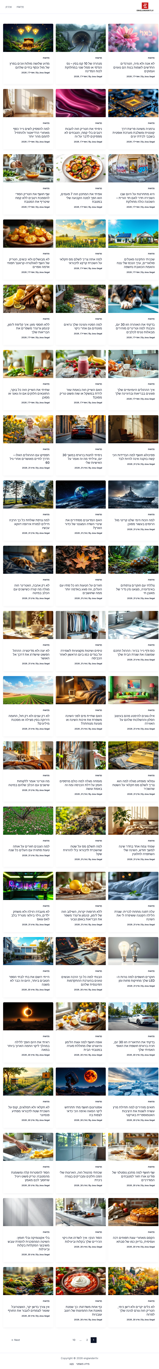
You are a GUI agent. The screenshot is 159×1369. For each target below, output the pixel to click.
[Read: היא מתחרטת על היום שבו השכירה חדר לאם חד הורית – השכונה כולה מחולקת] (133, 168)
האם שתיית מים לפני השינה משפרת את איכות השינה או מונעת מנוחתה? (83, 719)
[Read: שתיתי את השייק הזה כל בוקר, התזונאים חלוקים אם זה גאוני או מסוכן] (28, 363)
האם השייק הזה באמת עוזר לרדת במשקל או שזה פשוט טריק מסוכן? (81, 393)
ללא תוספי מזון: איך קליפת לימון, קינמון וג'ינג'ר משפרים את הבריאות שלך (28, 328)
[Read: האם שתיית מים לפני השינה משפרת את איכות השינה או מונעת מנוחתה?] (81, 690)
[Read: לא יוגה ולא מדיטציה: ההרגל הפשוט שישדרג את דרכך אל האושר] (28, 624)
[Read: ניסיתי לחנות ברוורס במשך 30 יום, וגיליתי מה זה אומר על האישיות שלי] (81, 429)
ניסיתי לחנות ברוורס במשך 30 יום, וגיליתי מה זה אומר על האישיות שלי (82, 458)
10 (74, 1339)
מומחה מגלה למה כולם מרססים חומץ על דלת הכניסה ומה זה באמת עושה (81, 785)
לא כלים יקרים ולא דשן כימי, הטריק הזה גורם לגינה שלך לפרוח (136, 1310)
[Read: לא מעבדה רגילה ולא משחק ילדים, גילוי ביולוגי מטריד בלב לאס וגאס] (28, 885)
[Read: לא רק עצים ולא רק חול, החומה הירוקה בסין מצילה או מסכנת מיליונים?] (28, 690)
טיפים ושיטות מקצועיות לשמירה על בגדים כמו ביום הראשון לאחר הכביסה (80, 654)
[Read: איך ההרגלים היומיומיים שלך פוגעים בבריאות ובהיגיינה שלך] (133, 363)
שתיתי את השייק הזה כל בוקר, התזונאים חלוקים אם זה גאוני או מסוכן (29, 393)
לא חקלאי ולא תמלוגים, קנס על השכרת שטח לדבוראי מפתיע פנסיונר (29, 1111)
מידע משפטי (82, 1363)
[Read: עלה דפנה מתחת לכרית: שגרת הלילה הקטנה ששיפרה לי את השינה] (133, 885)
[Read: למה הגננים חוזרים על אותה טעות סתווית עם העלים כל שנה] (28, 820)
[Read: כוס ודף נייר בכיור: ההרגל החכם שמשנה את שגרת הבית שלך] (133, 624)
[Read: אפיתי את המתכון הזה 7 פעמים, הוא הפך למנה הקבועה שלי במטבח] (81, 168)
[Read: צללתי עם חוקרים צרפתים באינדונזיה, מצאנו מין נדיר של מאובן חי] (133, 559)
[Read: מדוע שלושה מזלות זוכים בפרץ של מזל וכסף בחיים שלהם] (28, 37)
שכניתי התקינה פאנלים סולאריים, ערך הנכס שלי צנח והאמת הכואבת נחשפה (136, 263)
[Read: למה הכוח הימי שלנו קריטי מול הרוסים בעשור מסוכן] (133, 494)
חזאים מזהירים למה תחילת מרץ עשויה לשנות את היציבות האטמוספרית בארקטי (134, 1111)
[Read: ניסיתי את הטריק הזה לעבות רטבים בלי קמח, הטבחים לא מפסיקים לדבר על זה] (81, 102)
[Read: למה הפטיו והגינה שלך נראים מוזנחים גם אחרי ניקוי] (81, 298)
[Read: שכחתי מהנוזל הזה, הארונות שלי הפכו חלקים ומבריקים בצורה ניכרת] (81, 1146)
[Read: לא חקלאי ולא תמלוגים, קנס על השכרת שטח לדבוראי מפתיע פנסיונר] (28, 1081)
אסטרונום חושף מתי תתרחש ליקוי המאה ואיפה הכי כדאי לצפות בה (83, 1111)
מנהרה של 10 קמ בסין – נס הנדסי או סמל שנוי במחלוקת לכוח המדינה (83, 67)
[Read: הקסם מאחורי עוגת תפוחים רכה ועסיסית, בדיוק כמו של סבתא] (133, 1211)
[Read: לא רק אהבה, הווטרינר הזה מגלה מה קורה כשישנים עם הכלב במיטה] (28, 559)
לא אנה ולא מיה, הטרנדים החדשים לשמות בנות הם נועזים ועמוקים (134, 67)
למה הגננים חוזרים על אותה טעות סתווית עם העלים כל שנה (29, 848)
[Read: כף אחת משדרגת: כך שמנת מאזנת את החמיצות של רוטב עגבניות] (81, 1280)
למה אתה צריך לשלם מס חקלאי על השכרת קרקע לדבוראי (81, 261)
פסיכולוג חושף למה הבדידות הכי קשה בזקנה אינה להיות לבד (133, 457)
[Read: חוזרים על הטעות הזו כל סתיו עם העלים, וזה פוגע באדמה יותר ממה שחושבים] (81, 559)
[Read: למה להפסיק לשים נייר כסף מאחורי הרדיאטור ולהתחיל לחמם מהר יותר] (28, 102)
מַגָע (72, 1363)
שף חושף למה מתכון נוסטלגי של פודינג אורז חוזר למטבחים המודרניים (133, 1176)
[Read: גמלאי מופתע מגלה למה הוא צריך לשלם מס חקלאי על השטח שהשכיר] (133, 755)
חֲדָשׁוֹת (151, 57)
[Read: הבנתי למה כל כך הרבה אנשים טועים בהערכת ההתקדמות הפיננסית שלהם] (81, 950)
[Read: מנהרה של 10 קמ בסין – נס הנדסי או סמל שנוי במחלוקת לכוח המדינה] (81, 37)
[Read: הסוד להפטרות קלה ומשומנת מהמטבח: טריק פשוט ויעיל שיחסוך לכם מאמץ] (28, 1146)
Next (15, 1339)
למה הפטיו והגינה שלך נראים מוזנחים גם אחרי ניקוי (83, 326)
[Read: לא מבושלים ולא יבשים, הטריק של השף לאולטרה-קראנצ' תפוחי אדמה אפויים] (28, 233)
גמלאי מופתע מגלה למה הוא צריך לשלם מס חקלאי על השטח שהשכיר (133, 785)
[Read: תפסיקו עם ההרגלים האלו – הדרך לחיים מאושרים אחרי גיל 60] (28, 429)
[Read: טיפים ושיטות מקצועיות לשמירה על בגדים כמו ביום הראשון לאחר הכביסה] (81, 624)
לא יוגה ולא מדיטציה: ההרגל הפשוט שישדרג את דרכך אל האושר (31, 654)
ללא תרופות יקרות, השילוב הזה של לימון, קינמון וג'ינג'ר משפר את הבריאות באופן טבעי (81, 915)
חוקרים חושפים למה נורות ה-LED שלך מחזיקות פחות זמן (135, 979)
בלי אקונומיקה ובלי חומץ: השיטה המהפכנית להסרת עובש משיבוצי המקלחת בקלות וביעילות (29, 1243)
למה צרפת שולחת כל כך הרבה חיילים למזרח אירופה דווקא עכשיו (29, 524)
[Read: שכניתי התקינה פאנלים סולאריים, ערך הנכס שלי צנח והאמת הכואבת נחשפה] (133, 233)
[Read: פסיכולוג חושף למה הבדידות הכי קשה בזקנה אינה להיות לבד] (133, 429)
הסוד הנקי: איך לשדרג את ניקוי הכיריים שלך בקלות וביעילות (82, 1239)
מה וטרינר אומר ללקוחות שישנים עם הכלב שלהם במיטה (29, 783)
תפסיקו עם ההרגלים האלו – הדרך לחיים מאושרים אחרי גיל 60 (30, 458)
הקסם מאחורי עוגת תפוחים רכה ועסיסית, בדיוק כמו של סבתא (134, 1239)
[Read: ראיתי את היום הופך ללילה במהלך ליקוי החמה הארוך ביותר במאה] (28, 1016)
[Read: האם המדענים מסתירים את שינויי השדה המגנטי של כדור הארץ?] (81, 494)
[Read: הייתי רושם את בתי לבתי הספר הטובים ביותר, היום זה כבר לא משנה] (28, 950)
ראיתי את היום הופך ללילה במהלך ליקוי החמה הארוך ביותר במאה (28, 1046)
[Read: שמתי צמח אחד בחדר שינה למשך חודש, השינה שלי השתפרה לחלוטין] (133, 820)
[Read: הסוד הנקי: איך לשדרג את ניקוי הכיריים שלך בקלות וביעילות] (81, 1211)
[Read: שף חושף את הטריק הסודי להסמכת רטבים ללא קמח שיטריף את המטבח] (28, 168)
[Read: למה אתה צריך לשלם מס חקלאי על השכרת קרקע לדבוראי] (81, 233)
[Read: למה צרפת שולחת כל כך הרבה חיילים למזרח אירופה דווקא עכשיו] (28, 494)
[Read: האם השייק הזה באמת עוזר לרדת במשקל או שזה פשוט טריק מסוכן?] (81, 363)
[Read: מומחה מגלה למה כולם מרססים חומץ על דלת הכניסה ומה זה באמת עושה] (81, 755)
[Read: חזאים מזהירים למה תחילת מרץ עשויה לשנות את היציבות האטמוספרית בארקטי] (133, 1081)
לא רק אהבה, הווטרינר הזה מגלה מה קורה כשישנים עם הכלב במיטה (32, 589)
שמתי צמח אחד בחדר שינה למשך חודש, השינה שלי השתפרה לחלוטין (137, 850)
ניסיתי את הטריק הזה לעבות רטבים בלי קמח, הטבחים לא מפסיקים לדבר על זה (83, 132)
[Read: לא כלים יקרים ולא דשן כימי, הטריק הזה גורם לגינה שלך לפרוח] (133, 1280)
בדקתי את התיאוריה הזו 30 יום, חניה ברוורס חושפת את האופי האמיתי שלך (134, 1046)
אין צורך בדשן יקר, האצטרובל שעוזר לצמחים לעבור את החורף (29, 1309)
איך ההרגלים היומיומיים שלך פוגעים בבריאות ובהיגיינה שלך (135, 392)
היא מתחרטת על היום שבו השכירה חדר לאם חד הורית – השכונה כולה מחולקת (135, 197)
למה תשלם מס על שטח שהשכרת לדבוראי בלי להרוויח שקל (82, 850)
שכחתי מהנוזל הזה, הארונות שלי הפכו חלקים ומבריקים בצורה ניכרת (81, 1176)
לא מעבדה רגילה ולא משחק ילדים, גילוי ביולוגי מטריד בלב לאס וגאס (30, 915)
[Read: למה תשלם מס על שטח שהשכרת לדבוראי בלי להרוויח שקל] (81, 820)
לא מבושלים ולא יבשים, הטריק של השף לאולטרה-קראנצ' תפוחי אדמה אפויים (28, 263)
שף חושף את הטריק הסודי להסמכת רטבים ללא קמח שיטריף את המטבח (32, 197)
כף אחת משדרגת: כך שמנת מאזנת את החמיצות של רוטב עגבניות (83, 1310)
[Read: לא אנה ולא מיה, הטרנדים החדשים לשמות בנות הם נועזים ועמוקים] (133, 37)
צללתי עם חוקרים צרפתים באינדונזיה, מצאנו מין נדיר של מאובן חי (135, 589)
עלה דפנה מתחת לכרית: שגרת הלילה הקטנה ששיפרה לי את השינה (134, 915)
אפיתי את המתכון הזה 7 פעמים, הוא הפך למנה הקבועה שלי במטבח (81, 197)
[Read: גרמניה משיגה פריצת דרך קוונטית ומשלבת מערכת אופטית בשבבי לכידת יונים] (133, 102)
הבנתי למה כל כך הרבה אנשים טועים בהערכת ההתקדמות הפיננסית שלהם (81, 980)
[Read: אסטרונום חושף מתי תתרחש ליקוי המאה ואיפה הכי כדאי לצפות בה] (81, 1081)
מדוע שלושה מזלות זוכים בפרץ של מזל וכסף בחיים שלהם (30, 65)
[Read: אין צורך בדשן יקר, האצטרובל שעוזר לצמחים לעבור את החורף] (28, 1280)
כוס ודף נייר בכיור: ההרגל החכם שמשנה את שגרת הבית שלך (134, 652)
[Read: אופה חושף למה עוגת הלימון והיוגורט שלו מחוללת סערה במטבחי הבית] (81, 1016)
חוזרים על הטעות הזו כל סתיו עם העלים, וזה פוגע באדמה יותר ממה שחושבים (81, 589)
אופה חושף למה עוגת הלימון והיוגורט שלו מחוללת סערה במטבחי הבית (83, 1046)
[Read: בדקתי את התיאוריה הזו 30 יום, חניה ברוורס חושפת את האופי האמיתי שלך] (133, 1016)
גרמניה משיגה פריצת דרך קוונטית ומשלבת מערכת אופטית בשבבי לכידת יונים (134, 132)
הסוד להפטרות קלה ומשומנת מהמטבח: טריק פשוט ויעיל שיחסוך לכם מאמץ (30, 1176)
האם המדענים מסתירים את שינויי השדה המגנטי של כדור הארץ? (83, 524)
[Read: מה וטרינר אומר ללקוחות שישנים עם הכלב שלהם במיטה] (28, 755)
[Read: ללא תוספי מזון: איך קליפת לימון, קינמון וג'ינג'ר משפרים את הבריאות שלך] (28, 298)
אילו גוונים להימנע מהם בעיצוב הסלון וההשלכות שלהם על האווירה (134, 719)
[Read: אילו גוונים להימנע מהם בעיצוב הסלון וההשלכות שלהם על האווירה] (133, 690)
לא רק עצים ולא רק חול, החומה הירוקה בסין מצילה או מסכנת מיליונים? (29, 719)
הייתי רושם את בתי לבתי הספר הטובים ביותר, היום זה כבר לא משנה (29, 980)
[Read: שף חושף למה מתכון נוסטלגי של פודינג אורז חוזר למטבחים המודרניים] (133, 1146)
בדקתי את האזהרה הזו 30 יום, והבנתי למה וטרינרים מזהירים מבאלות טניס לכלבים (135, 328)
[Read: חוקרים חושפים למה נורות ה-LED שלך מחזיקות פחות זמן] (133, 950)
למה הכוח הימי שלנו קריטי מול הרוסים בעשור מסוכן (135, 522)
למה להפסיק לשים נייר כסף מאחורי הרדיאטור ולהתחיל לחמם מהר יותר (31, 132)
